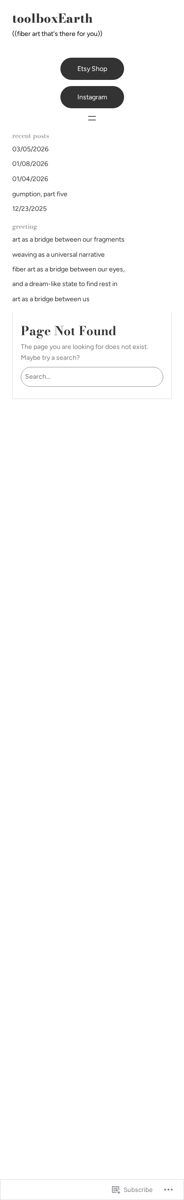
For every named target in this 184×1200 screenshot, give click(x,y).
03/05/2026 (30, 149)
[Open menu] (92, 118)
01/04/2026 (30, 179)
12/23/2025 (29, 209)
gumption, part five (39, 194)
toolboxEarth (52, 18)
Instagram (92, 97)
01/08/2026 (30, 164)
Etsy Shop (92, 69)
